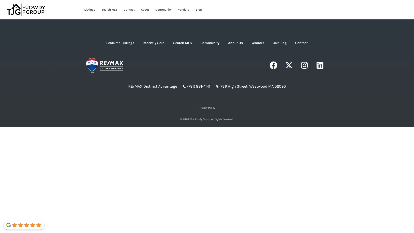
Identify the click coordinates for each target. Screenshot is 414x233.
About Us (235, 43)
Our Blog (280, 43)
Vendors (183, 9)
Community (163, 9)
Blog (199, 9)
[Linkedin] (320, 65)
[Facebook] (273, 65)
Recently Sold (154, 43)
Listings (89, 9)
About (145, 9)
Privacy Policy (207, 107)
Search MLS (109, 9)
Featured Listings (120, 43)
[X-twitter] (289, 65)
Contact (129, 9)
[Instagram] (304, 65)
